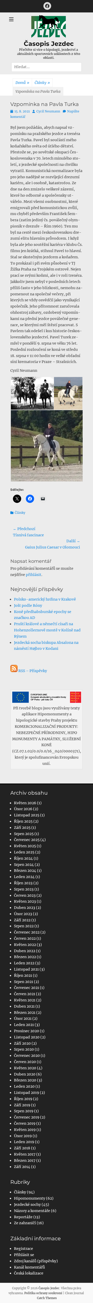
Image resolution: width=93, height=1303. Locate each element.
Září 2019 (22, 1105)
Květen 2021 (24, 1000)
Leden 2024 (24, 876)
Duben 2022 (24, 951)
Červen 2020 (25, 1061)
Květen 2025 (25, 846)
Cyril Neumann (48, 111)
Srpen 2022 (24, 926)
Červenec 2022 (27, 932)
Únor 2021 (23, 1018)
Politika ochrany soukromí (43, 1293)
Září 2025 (22, 827)
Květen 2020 (25, 1068)
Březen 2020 (25, 1080)
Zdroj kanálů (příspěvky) (36, 1261)
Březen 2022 (25, 957)
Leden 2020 (24, 1086)
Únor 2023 (23, 914)
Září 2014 (22, 1166)
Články (42, 82)
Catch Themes (47, 1298)
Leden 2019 (24, 1142)
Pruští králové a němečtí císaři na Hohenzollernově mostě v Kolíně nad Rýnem (47, 630)
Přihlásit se (24, 1254)
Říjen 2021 (23, 975)
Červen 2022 (25, 938)
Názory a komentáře (32, 1210)
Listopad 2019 (26, 1092)
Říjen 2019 (23, 1098)
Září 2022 (22, 920)
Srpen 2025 (24, 833)
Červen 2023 (25, 895)
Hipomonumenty (29, 1198)
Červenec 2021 (26, 987)
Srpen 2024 (24, 864)
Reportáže (23, 1217)
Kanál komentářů (29, 1267)
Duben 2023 (24, 907)
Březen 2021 (24, 1012)
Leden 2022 (24, 963)
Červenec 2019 (26, 1117)
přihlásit (33, 574)
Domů (22, 82)
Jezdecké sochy (27, 1204)
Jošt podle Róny (28, 605)
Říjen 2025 (23, 821)
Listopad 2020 (27, 1037)
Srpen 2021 (23, 981)
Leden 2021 (24, 1024)
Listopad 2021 (26, 969)
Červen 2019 (24, 1123)
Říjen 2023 (23, 883)
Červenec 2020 (27, 1055)
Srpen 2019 (23, 1111)
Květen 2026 (25, 803)
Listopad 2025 (26, 815)
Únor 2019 (23, 1136)
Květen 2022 (25, 944)
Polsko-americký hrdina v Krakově (45, 599)
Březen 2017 (24, 1160)
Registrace (23, 1248)
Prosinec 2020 (26, 1031)
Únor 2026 (23, 809)
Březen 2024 (25, 870)
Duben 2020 (24, 1074)
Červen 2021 (24, 994)
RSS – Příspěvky (32, 670)
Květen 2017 (24, 1154)
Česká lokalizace (28, 1273)
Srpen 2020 (24, 1049)
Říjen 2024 (23, 858)
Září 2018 (22, 1148)
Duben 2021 (24, 1006)
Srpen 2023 (24, 889)
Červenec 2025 (27, 839)
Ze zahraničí (25, 1223)
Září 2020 (22, 1043)
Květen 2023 (25, 901)
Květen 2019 (25, 1129)
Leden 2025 (24, 852)
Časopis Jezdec (49, 43)
